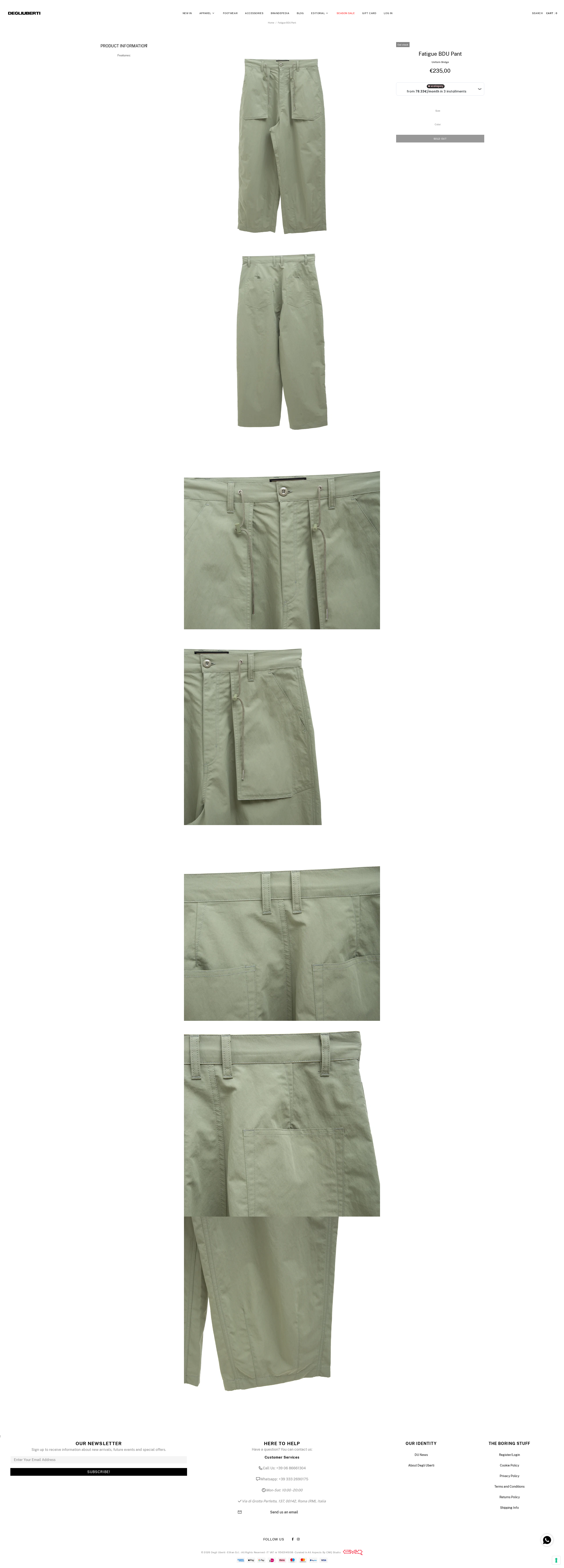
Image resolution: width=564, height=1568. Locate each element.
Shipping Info (509, 1507)
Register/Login (509, 1454)
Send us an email (284, 1512)
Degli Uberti (24, 13)
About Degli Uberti (421, 1465)
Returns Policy (509, 1497)
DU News (421, 1454)
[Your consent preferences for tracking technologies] (556, 1560)
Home (271, 22)
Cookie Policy (509, 1465)
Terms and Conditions (509, 1486)
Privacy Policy (509, 1476)
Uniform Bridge (440, 62)
